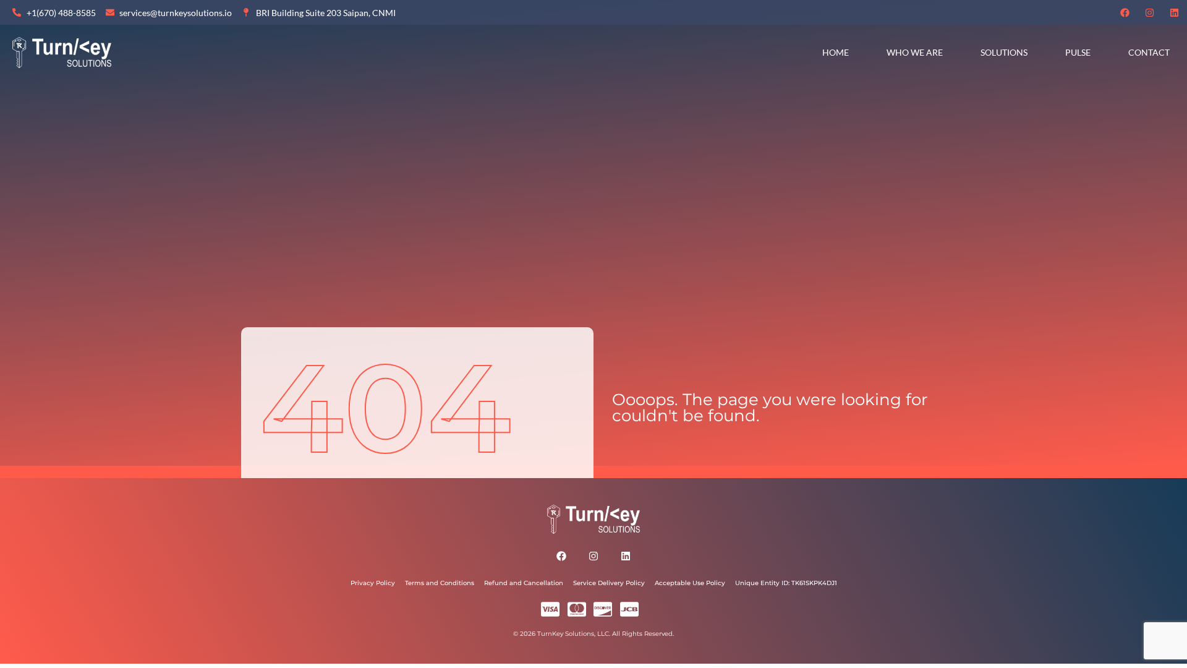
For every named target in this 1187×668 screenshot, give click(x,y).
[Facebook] (1125, 12)
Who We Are (915, 52)
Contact (1149, 52)
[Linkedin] (1174, 12)
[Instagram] (1150, 12)
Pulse (1078, 52)
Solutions (1004, 52)
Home (835, 52)
